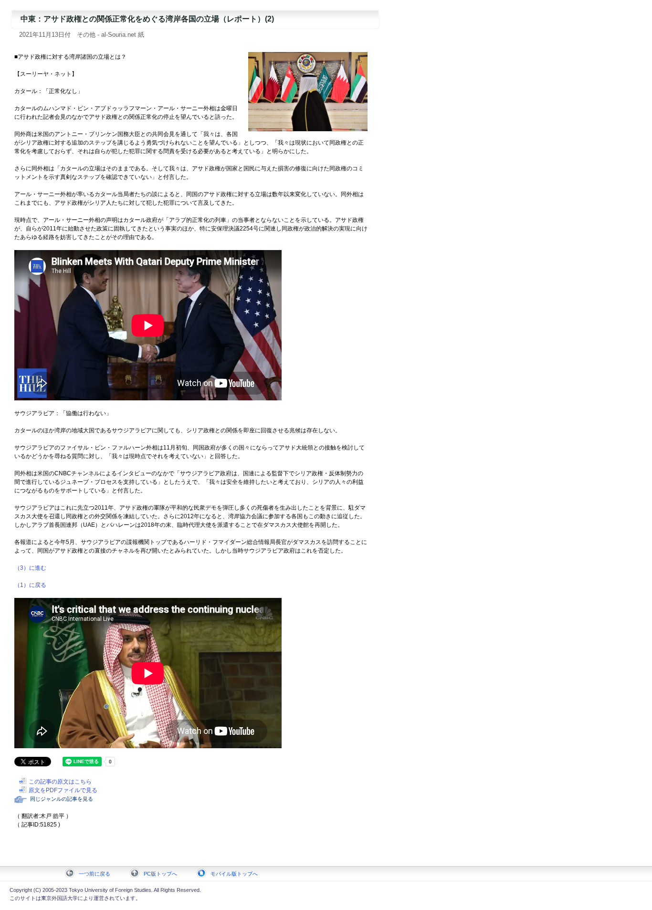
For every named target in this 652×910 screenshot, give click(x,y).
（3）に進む (30, 568)
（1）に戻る (30, 585)
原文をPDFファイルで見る (63, 790)
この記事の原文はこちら (60, 781)
